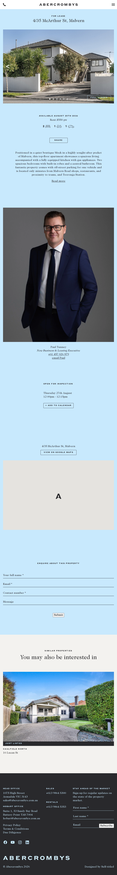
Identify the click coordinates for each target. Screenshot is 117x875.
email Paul (58, 358)
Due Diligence (12, 832)
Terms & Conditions (16, 829)
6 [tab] (67, 99)
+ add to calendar (58, 405)
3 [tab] (56, 99)
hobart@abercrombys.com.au (21, 818)
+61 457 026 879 (58, 354)
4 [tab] (60, 99)
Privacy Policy (12, 825)
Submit (58, 615)
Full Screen (99, 98)
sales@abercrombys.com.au (20, 800)
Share (58, 140)
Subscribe (106, 825)
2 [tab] (53, 99)
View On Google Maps (58, 452)
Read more (58, 181)
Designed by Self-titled (99, 867)
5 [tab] (63, 99)
